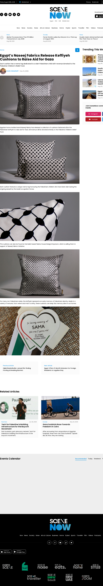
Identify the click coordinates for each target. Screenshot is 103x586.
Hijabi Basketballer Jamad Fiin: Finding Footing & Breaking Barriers (17, 369)
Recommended (81, 459)
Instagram (94, 114)
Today (90, 459)
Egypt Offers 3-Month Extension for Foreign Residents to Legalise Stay (60, 369)
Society (29, 28)
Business (55, 28)
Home (62, 28)
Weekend (97, 459)
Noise (36, 28)
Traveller (81, 28)
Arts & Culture (45, 28)
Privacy (88, 2)
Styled (68, 28)
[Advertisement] (36, 382)
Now (18, 28)
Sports (74, 28)
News (23, 28)
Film (87, 28)
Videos (93, 28)
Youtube (95, 119)
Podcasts (97, 535)
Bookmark (95, 2)
